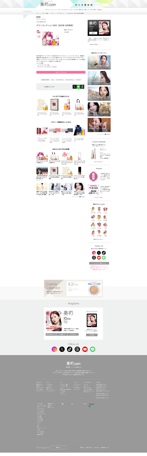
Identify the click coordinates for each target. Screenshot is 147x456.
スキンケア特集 (39, 389)
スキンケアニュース (40, 391)
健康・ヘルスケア (87, 387)
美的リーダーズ (51, 407)
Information (96, 447)
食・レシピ (86, 386)
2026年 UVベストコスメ (100, 389)
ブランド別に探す (40, 432)
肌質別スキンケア (39, 384)
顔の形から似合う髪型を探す (65, 389)
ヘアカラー (62, 387)
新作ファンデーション (50, 389)
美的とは (82, 447)
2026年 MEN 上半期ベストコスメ (102, 393)
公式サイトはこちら (60, 72)
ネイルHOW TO (77, 387)
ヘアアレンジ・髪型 (64, 384)
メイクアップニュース (50, 391)
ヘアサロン (62, 392)
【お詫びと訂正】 (94, 44)
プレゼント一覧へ (98, 197)
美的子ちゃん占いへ (98, 239)
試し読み (72, 334)
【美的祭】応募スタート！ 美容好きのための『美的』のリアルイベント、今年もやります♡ (105, 176)
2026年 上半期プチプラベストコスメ (102, 391)
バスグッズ (39, 421)
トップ (37, 13)
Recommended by (75, 196)
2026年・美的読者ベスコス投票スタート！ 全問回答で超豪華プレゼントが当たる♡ (105, 189)
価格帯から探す (40, 434)
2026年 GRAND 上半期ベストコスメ (102, 396)
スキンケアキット (60, 13)
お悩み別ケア (38, 386)
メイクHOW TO (49, 384)
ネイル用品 (39, 416)
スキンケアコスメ (40, 408)
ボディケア (86, 384)
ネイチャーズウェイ (41, 19)
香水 (38, 426)
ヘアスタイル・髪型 (64, 386)
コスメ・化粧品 (45, 13)
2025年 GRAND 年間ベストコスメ (102, 397)
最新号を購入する (50, 334)
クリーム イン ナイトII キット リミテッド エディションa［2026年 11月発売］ (67, 140)
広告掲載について (105, 447)
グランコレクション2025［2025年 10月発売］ (42, 114)
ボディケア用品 (40, 419)
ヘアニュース (62, 394)
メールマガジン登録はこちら (99, 263)
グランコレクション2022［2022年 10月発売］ (79, 114)
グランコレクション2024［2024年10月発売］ (54, 114)
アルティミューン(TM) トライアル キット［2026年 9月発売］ (41, 139)
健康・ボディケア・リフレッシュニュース (89, 391)
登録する (58, 447)
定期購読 (61, 334)
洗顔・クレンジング (40, 387)
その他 (38, 429)
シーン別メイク (49, 386)
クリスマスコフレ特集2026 (41, 406)
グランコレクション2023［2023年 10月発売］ (66, 114)
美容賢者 (49, 405)
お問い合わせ (89, 447)
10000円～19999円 (45, 79)
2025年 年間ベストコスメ (101, 387)
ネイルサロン (76, 386)
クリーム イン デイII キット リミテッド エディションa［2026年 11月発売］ (54, 140)
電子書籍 (92, 335)
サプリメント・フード (41, 428)
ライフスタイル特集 (87, 389)
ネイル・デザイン (77, 384)
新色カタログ (48, 387)
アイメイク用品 (40, 411)
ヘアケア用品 (39, 418)
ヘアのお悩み (62, 391)
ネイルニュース (77, 389)
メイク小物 (39, 415)
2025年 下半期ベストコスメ (101, 386)
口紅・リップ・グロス (41, 413)
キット (52, 13)
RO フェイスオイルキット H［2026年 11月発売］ (79, 139)
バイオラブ (41, 21)
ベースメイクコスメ (41, 410)
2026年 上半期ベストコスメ (101, 384)
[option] (38, 31)
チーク (38, 423)
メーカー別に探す (40, 431)
